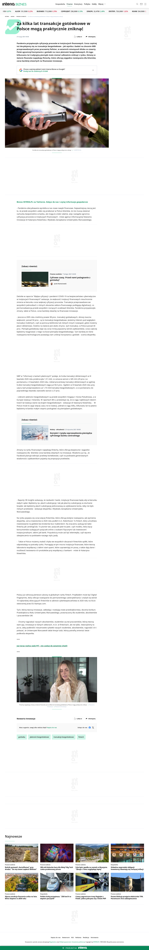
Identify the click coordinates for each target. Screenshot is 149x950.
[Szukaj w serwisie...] (137, 4)
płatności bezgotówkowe (39, 737)
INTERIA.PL (96, 942)
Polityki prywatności (65, 942)
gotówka (21, 737)
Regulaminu (52, 942)
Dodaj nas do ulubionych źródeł (44, 71)
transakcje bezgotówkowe (64, 737)
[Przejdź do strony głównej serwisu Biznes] (21, 4)
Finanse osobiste (21, 16)
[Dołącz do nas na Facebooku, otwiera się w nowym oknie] (89, 728)
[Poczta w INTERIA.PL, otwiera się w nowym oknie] (141, 4)
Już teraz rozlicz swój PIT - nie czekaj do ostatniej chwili (42, 646)
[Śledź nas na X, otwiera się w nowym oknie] (93, 728)
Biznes (12, 16)
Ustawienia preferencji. (78, 942)
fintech (81, 737)
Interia (7, 16)
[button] (94, 4)
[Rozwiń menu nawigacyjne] (145, 4)
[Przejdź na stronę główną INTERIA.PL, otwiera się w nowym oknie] (8, 4)
